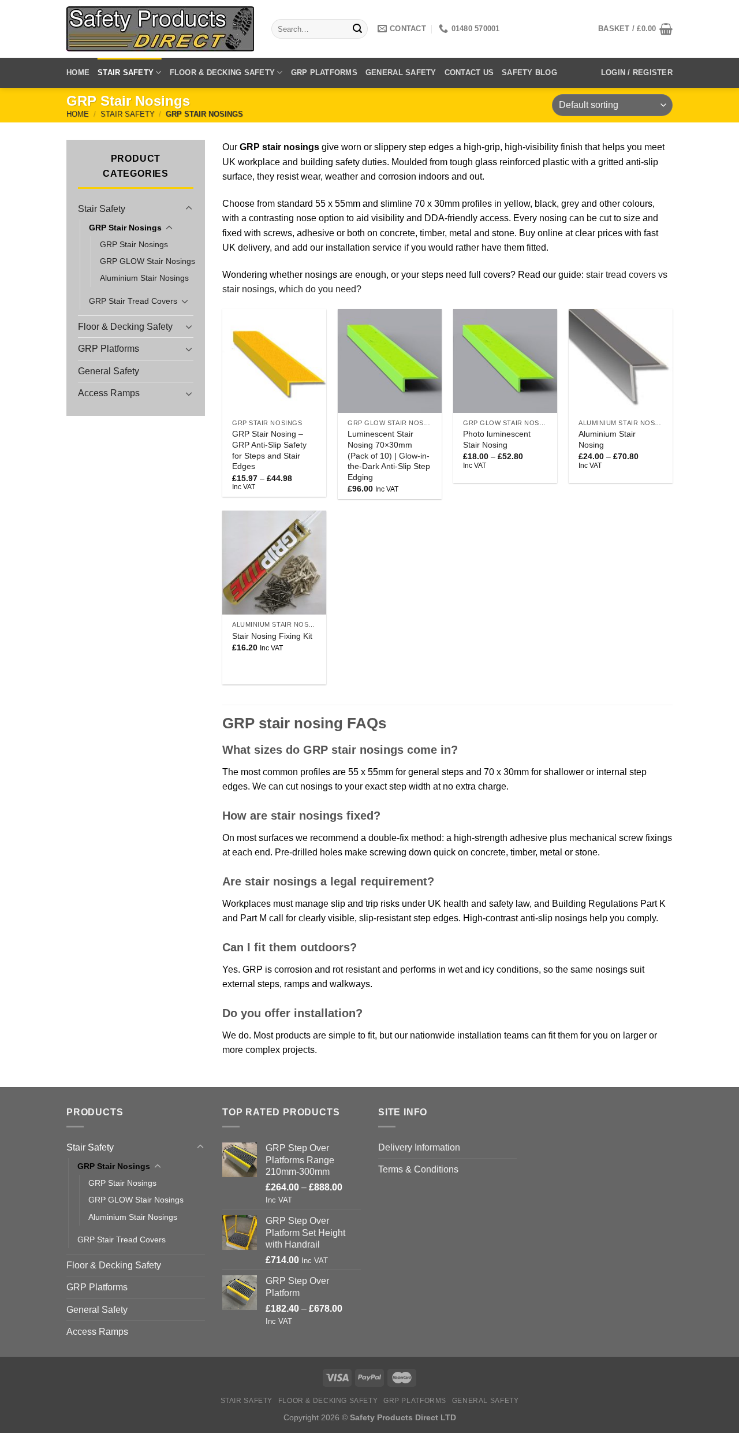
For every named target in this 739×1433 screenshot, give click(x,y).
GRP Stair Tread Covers (133, 301)
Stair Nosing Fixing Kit (272, 636)
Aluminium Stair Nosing (607, 439)
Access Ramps (109, 393)
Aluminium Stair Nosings (144, 277)
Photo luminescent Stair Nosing (497, 439)
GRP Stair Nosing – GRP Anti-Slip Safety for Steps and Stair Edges (269, 450)
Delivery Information (419, 1147)
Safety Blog (529, 72)
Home (77, 72)
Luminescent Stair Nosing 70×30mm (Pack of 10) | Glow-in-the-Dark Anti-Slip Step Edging (389, 455)
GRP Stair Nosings (125, 227)
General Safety (400, 72)
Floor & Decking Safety (222, 72)
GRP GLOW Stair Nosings (147, 261)
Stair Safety (126, 72)
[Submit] (357, 29)
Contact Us (469, 72)
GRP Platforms (324, 72)
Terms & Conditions (418, 1169)
